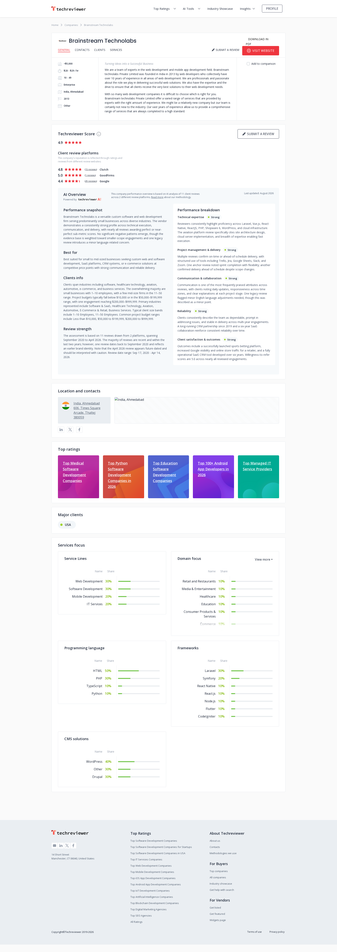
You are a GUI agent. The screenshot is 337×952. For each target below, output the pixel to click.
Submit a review (260, 134)
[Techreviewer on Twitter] (67, 845)
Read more (157, 197)
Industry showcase (221, 883)
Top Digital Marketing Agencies (148, 909)
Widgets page (218, 920)
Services (116, 50)
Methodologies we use (223, 853)
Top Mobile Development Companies (152, 872)
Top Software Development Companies (153, 840)
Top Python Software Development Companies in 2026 (119, 475)
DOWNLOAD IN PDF (257, 41)
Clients (99, 50)
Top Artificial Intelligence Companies (151, 897)
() (91, 169)
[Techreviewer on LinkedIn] (61, 845)
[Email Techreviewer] (54, 845)
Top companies (219, 871)
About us (215, 840)
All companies (218, 877)
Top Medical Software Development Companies (74, 472)
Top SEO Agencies (141, 915)
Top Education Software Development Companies (165, 472)
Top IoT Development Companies (150, 890)
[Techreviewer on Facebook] (73, 845)
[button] (196, 410)
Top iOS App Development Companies (153, 878)
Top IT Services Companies (146, 859)
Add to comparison (263, 63)
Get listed (215, 907)
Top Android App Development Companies (155, 884)
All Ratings (136, 922)
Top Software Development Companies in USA (157, 853)
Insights (245, 9)
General (64, 50)
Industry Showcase (220, 9)
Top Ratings (161, 9)
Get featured (217, 914)
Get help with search (222, 890)
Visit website (263, 51)
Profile (272, 8)
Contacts (82, 50)
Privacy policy (277, 931)
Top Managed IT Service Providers (257, 466)
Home (55, 25)
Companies (71, 25)
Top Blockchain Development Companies (154, 903)
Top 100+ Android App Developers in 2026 (213, 469)
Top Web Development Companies (151, 865)
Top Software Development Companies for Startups (161, 847)
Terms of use (254, 931)
